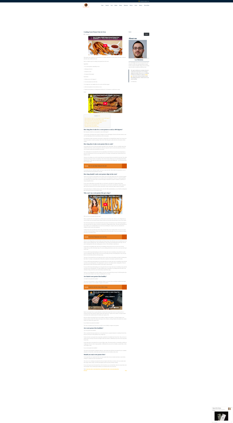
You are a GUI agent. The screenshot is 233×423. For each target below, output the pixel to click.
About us (140, 5)
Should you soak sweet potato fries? (91, 126)
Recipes (120, 5)
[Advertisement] (116, 19)
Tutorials (107, 5)
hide (99, 115)
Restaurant (126, 5)
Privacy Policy (146, 5)
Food (111, 5)
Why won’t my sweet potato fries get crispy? (93, 122)
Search (130, 31)
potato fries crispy (89, 369)
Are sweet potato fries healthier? (90, 125)
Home (102, 5)
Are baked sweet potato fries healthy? (91, 123)
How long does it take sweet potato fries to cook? (94, 119)
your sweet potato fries (114, 369)
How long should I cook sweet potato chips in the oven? (95, 120)
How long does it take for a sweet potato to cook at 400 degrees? (97, 118)
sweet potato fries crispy (105, 369)
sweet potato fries (96, 369)
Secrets (136, 5)
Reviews (131, 5)
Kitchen (116, 5)
